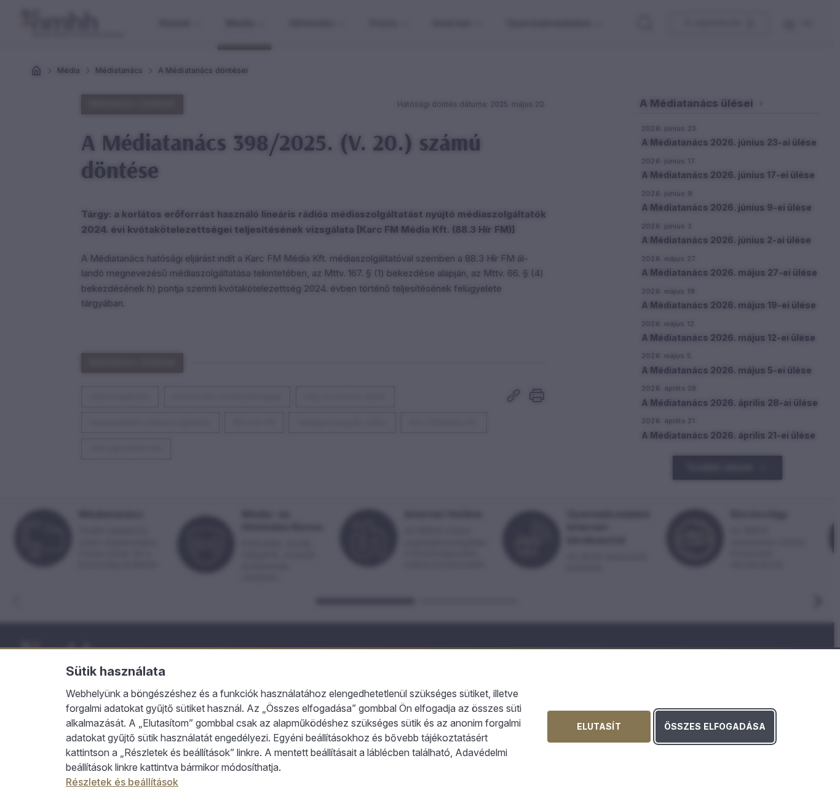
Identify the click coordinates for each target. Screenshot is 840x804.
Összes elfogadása (715, 726)
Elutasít (599, 726)
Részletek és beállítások (122, 782)
